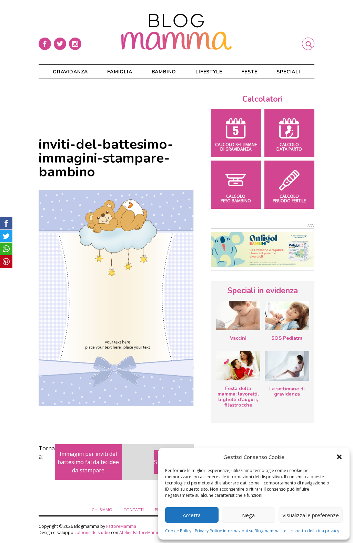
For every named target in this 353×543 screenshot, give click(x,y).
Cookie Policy (178, 531)
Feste (249, 72)
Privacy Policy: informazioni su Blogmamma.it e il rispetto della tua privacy (267, 531)
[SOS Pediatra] (287, 315)
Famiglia (119, 72)
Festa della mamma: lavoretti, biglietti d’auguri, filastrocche (238, 396)
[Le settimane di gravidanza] (287, 366)
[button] (339, 456)
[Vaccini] (238, 315)
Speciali (288, 72)
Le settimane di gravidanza (287, 392)
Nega (248, 515)
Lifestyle (208, 72)
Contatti (133, 510)
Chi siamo (102, 510)
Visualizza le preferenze (310, 515)
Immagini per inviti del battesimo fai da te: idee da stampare (88, 462)
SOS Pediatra (287, 338)
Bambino (164, 72)
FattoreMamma (121, 526)
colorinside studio (92, 532)
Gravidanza (70, 72)
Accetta (192, 515)
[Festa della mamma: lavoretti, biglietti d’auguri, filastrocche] (238, 365)
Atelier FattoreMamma (141, 532)
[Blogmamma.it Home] (176, 32)
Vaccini (238, 338)
